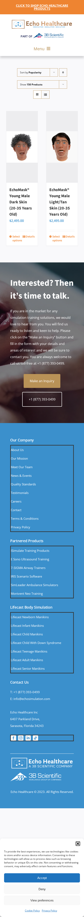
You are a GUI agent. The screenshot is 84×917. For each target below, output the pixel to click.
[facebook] (13, 738)
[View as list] (45, 95)
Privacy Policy (49, 910)
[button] (78, 844)
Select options (17, 238)
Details (30, 236)
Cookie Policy (32, 910)
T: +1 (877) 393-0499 (25, 692)
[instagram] (20, 738)
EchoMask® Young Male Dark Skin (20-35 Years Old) (20, 202)
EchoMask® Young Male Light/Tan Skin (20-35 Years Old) (59, 202)
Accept (42, 878)
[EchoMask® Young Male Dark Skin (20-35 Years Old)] (22, 147)
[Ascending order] (63, 72)
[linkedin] (28, 738)
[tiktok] (35, 738)
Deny (42, 889)
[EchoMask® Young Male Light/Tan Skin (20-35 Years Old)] (62, 147)
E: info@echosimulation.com (30, 699)
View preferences (42, 900)
